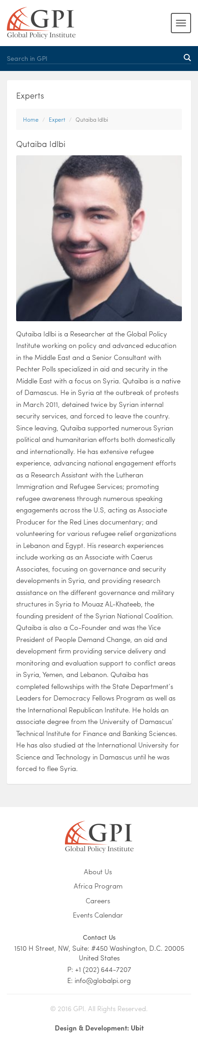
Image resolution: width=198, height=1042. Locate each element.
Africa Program (98, 886)
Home (31, 119)
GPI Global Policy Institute (41, 23)
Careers (98, 901)
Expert (57, 119)
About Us (98, 872)
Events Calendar (98, 915)
